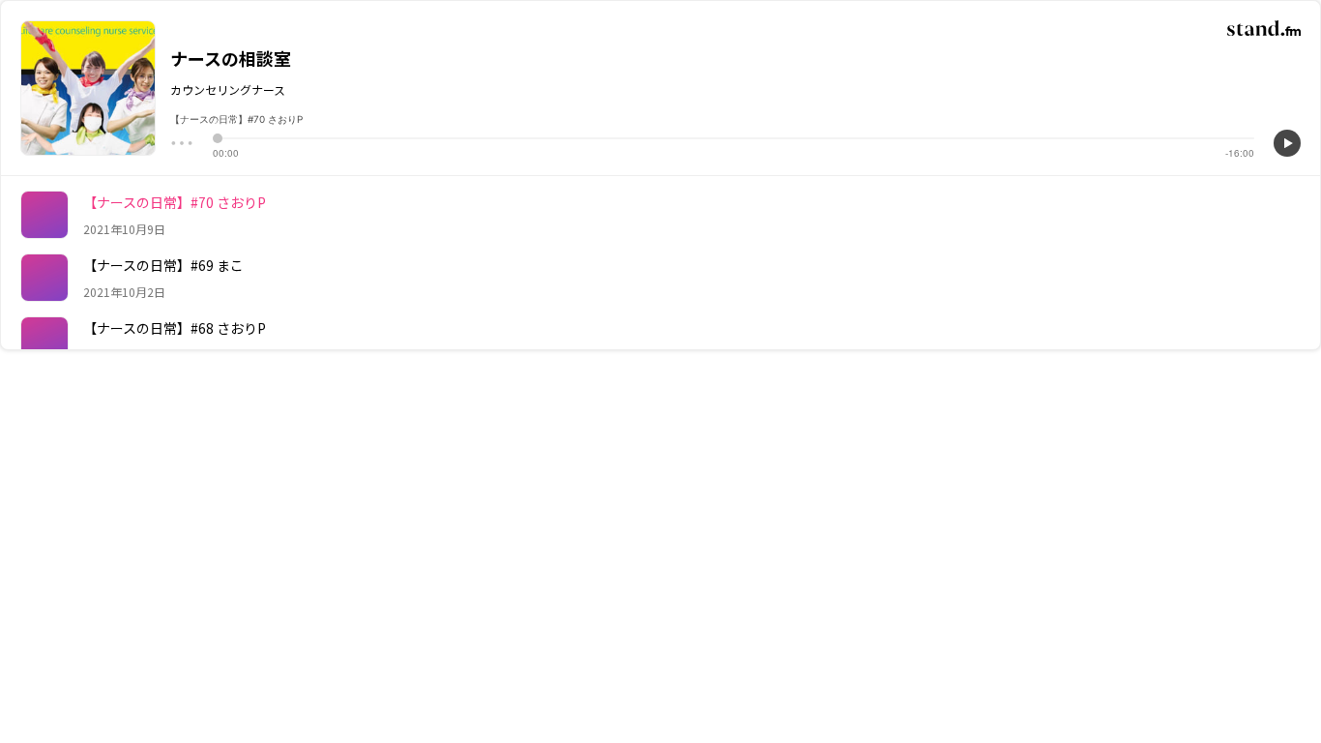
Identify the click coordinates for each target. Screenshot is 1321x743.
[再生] (1287, 143)
